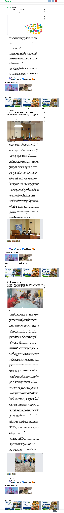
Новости (8, 110)
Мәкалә (6, 5)
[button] (41, 229)
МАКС (5, 3)
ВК (7, 3)
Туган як (8, 1)
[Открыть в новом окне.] (11, 79)
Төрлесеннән (9, 7)
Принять (54, 511)
